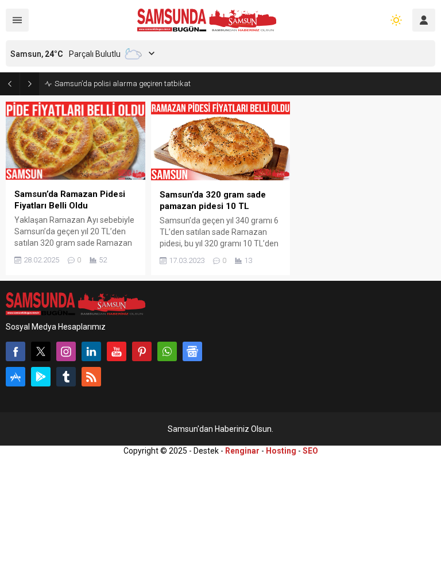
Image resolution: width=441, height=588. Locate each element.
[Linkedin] (91, 351)
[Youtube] (116, 351)
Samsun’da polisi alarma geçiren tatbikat (123, 83)
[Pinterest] (142, 351)
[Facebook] (15, 351)
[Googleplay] (41, 376)
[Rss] (91, 376)
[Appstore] (15, 376)
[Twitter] (41, 351)
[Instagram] (66, 351)
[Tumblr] (66, 376)
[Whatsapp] (167, 351)
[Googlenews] (192, 351)
